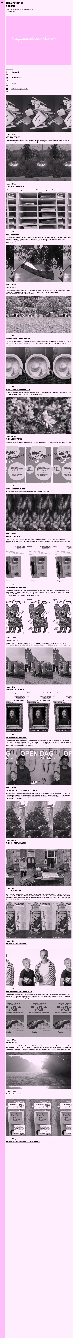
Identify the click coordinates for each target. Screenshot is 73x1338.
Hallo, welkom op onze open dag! (21, 790)
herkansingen (12, 234)
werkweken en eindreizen (18, 338)
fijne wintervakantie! (16, 843)
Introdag (13, 83)
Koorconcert (12, 640)
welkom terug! (13, 137)
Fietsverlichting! (14, 891)
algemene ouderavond (16, 587)
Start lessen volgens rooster (19, 89)
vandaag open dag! (15, 690)
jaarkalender (9, 69)
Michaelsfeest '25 (14, 1094)
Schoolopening (15, 72)
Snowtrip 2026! (13, 1043)
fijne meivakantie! (14, 439)
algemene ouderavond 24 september (23, 1142)
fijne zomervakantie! (15, 187)
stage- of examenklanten (18, 390)
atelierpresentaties (15, 488)
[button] (69, 40)
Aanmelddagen (13, 536)
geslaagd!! (11, 287)
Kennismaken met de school (19, 992)
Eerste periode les (16, 78)
